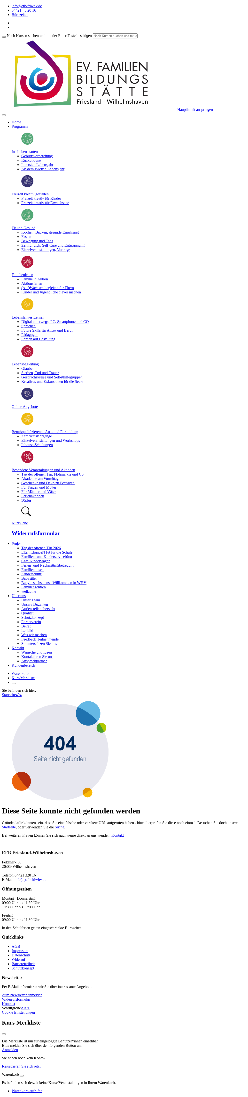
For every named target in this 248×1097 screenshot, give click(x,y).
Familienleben (22, 275)
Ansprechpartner (34, 661)
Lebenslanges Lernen (28, 317)
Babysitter (29, 578)
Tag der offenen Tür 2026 (41, 548)
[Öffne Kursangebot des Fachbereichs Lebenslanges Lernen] (27, 309)
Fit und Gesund (23, 228)
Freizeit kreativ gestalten (30, 194)
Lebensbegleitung (25, 364)
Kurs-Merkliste (23, 678)
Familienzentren (33, 587)
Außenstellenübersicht (38, 609)
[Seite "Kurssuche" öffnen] (26, 515)
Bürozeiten (20, 15)
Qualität (27, 613)
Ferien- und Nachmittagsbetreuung (47, 565)
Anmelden (10, 1050)
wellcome (28, 591)
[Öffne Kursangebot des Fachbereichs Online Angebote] (27, 398)
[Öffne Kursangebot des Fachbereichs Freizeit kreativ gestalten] (27, 186)
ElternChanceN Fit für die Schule (46, 552)
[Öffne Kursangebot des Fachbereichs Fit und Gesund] (27, 220)
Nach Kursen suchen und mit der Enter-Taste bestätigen (49, 36)
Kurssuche (20, 523)
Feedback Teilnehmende (40, 639)
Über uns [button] (19, 596)
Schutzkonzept (32, 617)
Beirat (26, 626)
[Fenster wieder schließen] (4, 1034)
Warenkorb (20, 673)
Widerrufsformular (36, 533)
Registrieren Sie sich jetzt (21, 1066)
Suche (59, 827)
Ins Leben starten (25, 152)
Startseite (9, 695)
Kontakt (117, 835)
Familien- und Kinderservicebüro (46, 557)
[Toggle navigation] (4, 115)
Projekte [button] (18, 543)
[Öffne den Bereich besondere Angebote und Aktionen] (27, 462)
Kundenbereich (23, 665)
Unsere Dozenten (34, 604)
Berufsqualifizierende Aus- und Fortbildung (45, 432)
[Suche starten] (4, 37)
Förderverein (31, 622)
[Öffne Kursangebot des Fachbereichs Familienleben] (27, 266)
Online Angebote (25, 407)
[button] (22, 995)
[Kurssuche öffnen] (14, 683)
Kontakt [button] (18, 648)
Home (16, 122)
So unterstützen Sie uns (39, 643)
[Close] (22, 1075)
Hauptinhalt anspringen (194, 109)
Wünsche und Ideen (36, 652)
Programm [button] (20, 126)
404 (19, 695)
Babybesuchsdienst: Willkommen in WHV (53, 583)
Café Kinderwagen (35, 561)
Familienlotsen (32, 570)
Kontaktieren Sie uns (37, 657)
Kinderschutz (31, 574)
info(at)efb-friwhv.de (30, 879)
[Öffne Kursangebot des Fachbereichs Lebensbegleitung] (27, 356)
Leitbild (27, 630)
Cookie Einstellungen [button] (18, 1012)
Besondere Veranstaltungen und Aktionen (43, 470)
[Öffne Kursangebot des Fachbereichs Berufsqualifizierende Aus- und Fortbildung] (27, 423)
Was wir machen (34, 635)
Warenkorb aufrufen (27, 1091)
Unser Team (30, 600)
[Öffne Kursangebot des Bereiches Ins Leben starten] (27, 143)
